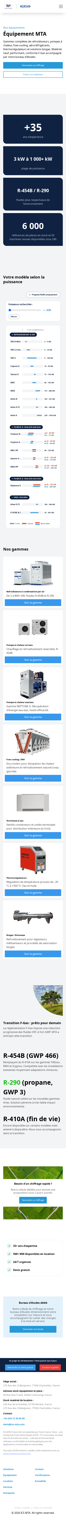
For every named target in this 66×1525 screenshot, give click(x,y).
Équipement (10, 1475)
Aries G (13, 415)
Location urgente (50, 1367)
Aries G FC (15, 407)
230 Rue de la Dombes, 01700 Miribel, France (27, 1404)
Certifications (42, 1475)
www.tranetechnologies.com (16, 1453)
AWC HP (14, 450)
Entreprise (9, 1492)
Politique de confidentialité (42, 1508)
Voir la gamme (33, 602)
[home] (17, 6)
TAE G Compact (17, 349)
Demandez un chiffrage (33, 65)
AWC (12, 382)
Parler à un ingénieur (33, 74)
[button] (60, 6)
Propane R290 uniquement (44, 294)
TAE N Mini (15, 341)
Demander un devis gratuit (20, 1367)
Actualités (40, 1481)
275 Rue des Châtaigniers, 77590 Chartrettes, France (31, 1385)
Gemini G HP (16, 458)
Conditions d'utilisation (22, 1508)
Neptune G (15, 485)
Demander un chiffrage (33, 1200)
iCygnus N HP (17, 434)
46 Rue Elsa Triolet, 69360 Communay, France (27, 1394)
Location (8, 1481)
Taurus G (14, 374)
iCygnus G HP (16, 442)
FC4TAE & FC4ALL (18, 512)
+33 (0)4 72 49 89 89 (14, 1418)
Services (7, 1487)
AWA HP (14, 466)
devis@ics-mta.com (14, 1424)
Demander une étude (33, 1329)
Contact (39, 1469)
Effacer (14, 316)
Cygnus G (15, 366)
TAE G (13, 358)
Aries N (13, 399)
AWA (12, 390)
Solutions (8, 1469)
